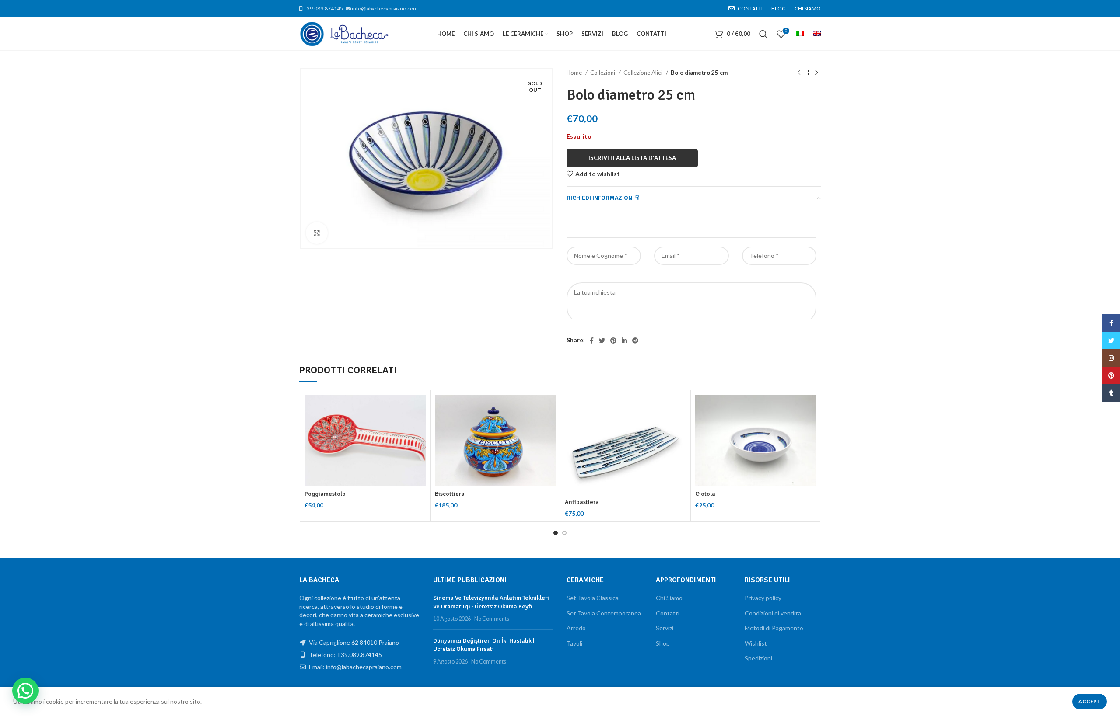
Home (575, 72)
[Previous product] (798, 73)
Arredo (576, 628)
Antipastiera (582, 502)
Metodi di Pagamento (774, 628)
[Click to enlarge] (317, 233)
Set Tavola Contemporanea (604, 613)
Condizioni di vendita (773, 613)
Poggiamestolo (325, 493)
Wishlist (756, 643)
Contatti (667, 613)
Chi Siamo (669, 597)
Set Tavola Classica (593, 597)
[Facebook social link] (591, 340)
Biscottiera (450, 493)
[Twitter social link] (602, 340)
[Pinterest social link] (613, 340)
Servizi (664, 628)
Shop (663, 643)
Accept (1089, 701)
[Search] (763, 34)
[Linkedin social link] (624, 340)
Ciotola (705, 493)
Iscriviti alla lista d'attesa (632, 157)
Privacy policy (763, 597)
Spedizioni (758, 658)
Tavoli (574, 643)
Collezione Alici (643, 72)
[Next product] (816, 73)
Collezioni (603, 72)
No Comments (491, 618)
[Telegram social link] (635, 340)
